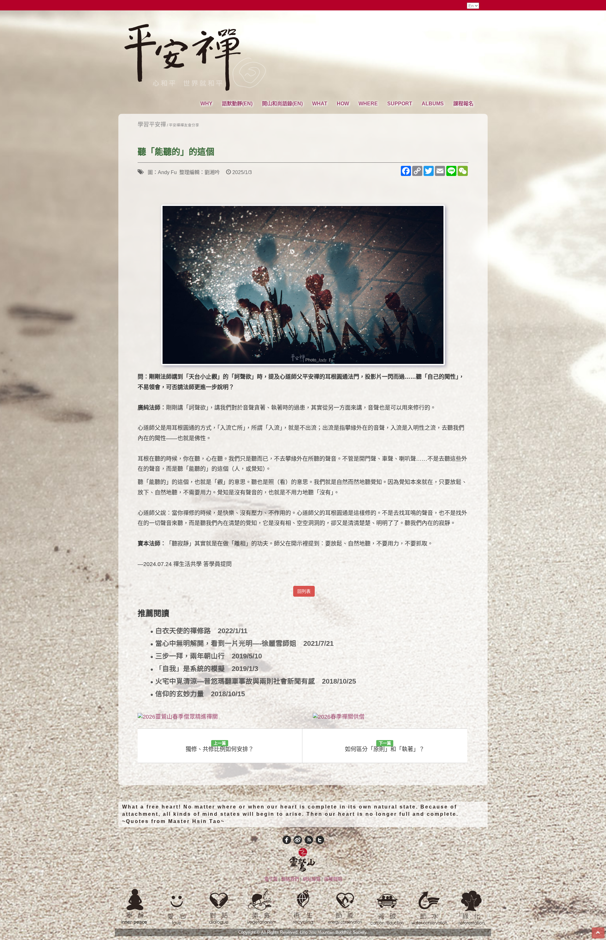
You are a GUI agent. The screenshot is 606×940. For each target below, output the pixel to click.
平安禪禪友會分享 (184, 125)
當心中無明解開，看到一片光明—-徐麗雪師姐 (242, 643)
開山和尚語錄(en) (282, 103)
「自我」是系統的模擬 (204, 669)
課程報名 (463, 103)
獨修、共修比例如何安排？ (220, 746)
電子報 (270, 879)
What (319, 103)
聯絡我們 (290, 879)
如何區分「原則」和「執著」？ (385, 746)
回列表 (304, 591)
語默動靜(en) (237, 103)
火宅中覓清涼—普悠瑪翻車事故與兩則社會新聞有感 (253, 681)
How (343, 103)
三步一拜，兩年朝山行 (206, 656)
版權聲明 (333, 879)
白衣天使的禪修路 (198, 631)
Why (206, 103)
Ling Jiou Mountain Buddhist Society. (334, 932)
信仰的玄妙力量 (197, 694)
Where (368, 103)
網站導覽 (311, 879)
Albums (433, 103)
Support (399, 103)
